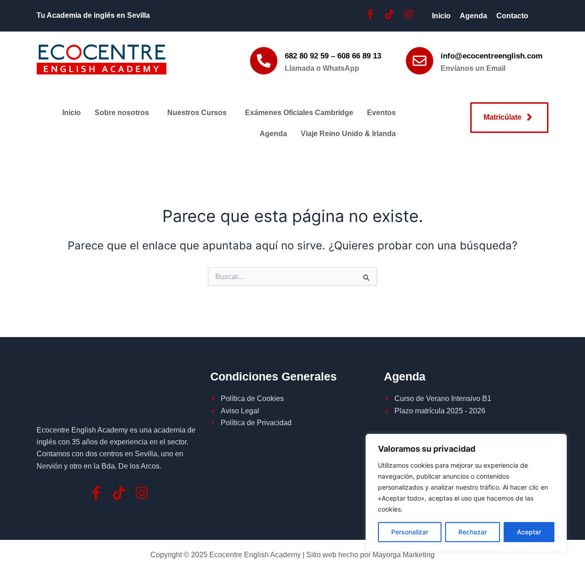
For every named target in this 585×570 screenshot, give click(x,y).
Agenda (473, 16)
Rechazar (472, 532)
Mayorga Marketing (403, 555)
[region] (466, 493)
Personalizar (409, 532)
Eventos (381, 112)
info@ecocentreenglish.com (491, 56)
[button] (124, 112)
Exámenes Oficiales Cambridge (299, 112)
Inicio (441, 16)
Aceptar (529, 532)
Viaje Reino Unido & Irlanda (348, 133)
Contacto (512, 16)
